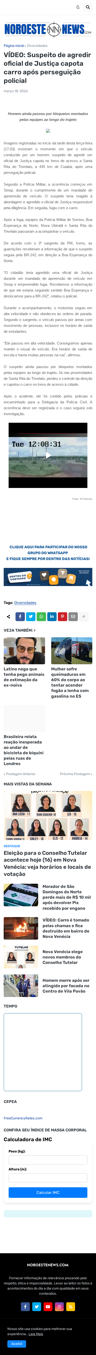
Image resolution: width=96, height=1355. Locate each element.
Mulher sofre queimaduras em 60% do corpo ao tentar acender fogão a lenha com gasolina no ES (70, 682)
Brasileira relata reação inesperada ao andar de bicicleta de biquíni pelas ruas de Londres (24, 750)
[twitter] (36, 1306)
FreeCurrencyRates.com (23, 1118)
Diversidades (37, 46)
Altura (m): (18, 1169)
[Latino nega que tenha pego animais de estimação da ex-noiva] (24, 650)
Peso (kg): (17, 1151)
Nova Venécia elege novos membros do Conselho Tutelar (63, 957)
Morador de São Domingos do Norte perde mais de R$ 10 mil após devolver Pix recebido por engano (67, 897)
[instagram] (59, 1306)
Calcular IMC (48, 1192)
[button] (78, 7)
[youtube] (48, 1306)
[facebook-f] (25, 1306)
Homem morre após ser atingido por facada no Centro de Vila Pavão (66, 986)
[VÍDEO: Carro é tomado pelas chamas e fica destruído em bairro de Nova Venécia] (21, 928)
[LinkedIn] (52, 616)
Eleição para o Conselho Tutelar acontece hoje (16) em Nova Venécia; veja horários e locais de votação (47, 863)
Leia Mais (36, 1334)
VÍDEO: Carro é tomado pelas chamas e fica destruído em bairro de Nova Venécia (66, 928)
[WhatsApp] (41, 616)
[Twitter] (30, 616)
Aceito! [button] (16, 1344)
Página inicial (14, 46)
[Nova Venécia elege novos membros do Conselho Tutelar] (21, 957)
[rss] (70, 1306)
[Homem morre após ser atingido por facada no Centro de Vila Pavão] (21, 985)
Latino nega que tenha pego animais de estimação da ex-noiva (24, 677)
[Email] (73, 616)
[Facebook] (20, 616)
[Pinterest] (62, 616)
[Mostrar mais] (83, 616)
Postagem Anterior (20, 774)
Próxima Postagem (75, 774)
